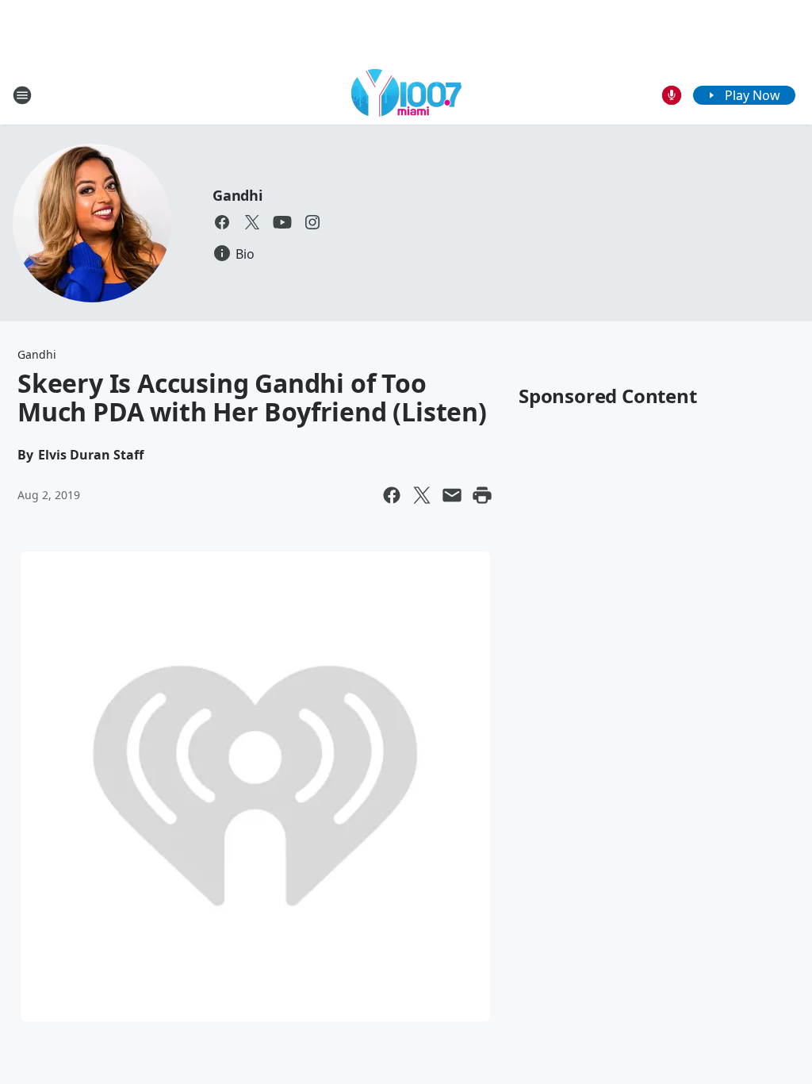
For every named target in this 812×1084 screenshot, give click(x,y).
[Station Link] (406, 95)
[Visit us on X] (252, 222)
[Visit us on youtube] (282, 222)
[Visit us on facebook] (222, 222)
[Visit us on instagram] (312, 222)
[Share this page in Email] (452, 495)
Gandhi (237, 195)
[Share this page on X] (422, 495)
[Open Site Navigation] (22, 95)
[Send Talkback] (671, 95)
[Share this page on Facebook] (392, 495)
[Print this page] (482, 495)
